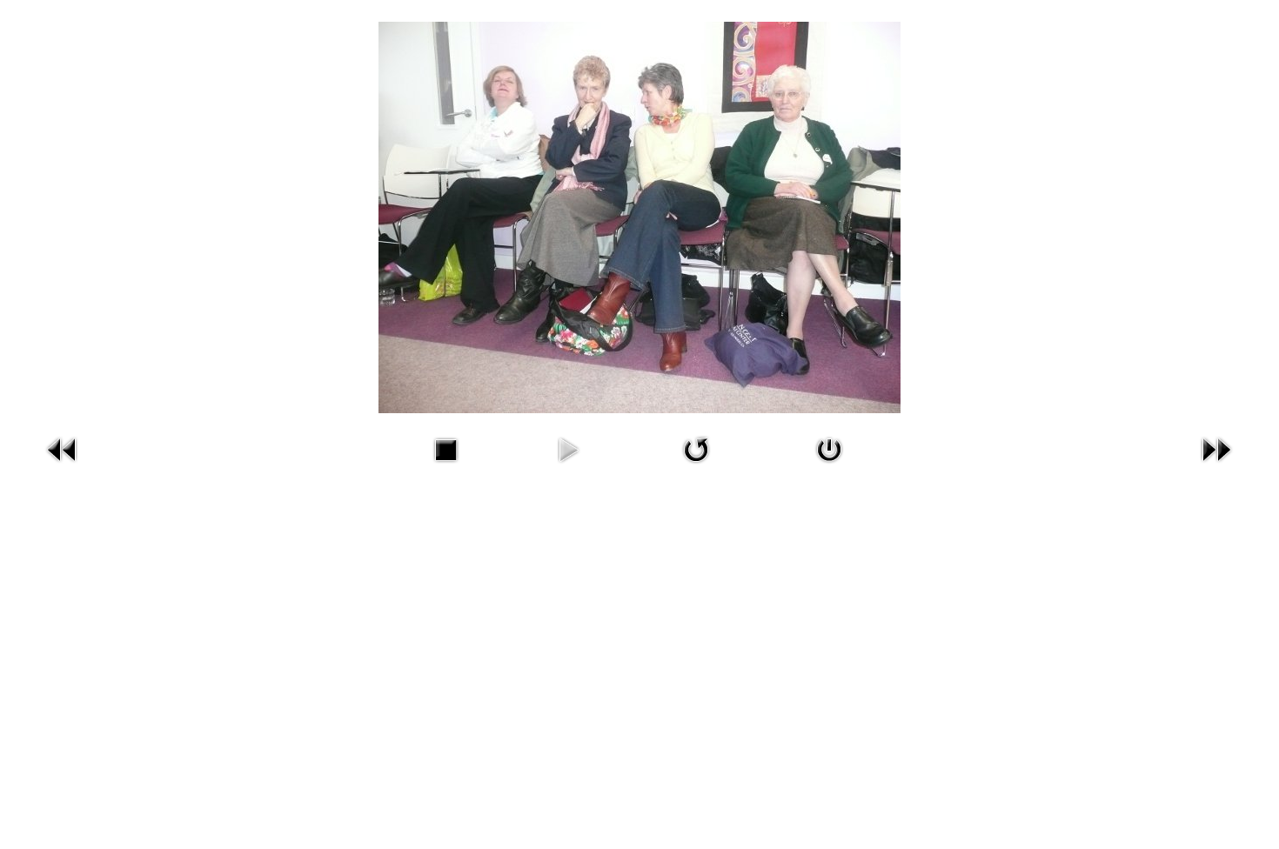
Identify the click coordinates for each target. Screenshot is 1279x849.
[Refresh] (696, 466)
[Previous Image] (63, 466)
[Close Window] (829, 466)
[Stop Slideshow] (445, 466)
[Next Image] (1216, 466)
